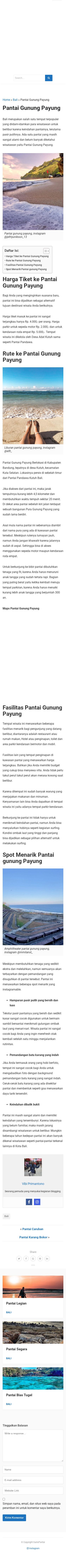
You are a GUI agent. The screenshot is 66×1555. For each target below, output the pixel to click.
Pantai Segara (16, 1349)
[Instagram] (37, 1202)
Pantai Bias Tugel (19, 1395)
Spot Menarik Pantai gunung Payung (26, 269)
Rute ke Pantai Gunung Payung (23, 260)
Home (6, 99)
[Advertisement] (33, 37)
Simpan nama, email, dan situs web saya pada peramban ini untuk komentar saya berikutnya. (32, 1506)
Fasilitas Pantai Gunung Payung (24, 265)
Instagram (34, 1548)
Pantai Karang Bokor (33, 1237)
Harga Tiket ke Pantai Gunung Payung (27, 256)
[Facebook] (29, 1202)
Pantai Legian (16, 1303)
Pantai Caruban (32, 1229)
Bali (15, 99)
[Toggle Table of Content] (45, 251)
